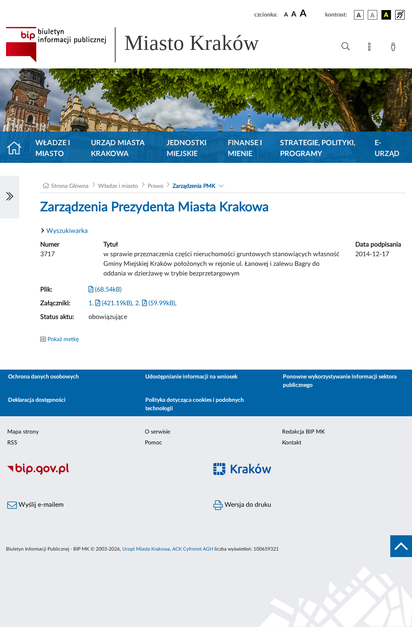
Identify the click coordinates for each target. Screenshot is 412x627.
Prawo (155, 186)
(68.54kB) (107, 289)
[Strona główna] (17, 149)
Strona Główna (70, 186)
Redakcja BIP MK (303, 432)
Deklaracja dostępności (37, 400)
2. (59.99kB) (155, 303)
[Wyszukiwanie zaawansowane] (346, 47)
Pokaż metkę (63, 339)
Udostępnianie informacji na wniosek (191, 377)
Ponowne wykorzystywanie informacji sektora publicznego (340, 381)
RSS (12, 443)
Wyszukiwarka (67, 231)
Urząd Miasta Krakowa (117, 149)
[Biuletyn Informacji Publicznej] (103, 473)
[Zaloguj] (394, 48)
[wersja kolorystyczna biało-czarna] (373, 15)
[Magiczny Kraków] (309, 473)
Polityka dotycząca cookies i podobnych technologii (194, 404)
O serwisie (157, 432)
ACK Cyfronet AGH (192, 549)
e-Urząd (387, 149)
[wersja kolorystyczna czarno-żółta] (386, 15)
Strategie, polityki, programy (317, 149)
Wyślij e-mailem (40, 505)
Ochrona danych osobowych (43, 377)
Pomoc (153, 443)
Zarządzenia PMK (194, 186)
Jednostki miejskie (186, 149)
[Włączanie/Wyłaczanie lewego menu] (9, 197)
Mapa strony (23, 432)
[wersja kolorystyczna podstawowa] (359, 15)
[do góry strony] (401, 546)
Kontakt (291, 443)
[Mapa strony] (371, 48)
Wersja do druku (247, 505)
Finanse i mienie (245, 149)
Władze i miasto (52, 149)
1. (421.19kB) (110, 303)
